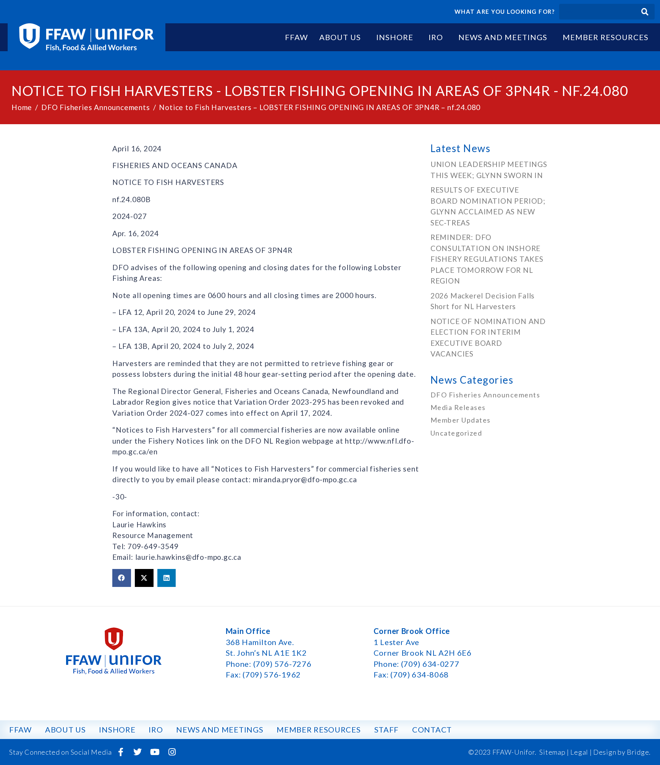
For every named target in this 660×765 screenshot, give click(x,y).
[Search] (645, 11)
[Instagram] (172, 752)
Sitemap (552, 752)
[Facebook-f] (120, 752)
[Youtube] (155, 752)
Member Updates (460, 420)
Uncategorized (456, 433)
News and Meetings (502, 37)
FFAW (296, 37)
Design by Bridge (621, 752)
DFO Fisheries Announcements (485, 395)
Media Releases (458, 407)
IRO (436, 37)
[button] (121, 578)
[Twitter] (138, 752)
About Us (340, 37)
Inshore (394, 37)
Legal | (581, 752)
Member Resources (606, 37)
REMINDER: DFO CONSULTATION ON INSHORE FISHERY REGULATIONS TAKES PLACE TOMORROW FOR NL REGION (487, 259)
